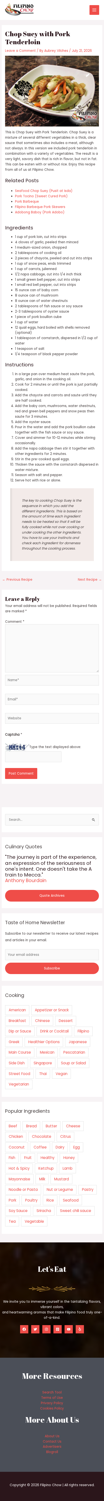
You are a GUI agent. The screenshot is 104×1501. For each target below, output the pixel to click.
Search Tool (52, 1392)
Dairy (60, 1147)
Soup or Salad (73, 1063)
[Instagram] (46, 1329)
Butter (51, 1126)
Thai (43, 1073)
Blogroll (52, 1452)
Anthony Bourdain (25, 880)
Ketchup (46, 1168)
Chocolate (41, 1136)
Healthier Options (44, 1041)
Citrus (65, 1136)
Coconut (17, 1147)
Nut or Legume (60, 1189)
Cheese (73, 1126)
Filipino (83, 1031)
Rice (50, 1200)
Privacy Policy (52, 1403)
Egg (76, 1147)
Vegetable (34, 1221)
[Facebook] (24, 1329)
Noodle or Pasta (23, 1189)
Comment (14, 621)
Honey (69, 1157)
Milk (42, 1179)
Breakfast (17, 1020)
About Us (52, 1436)
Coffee (40, 1147)
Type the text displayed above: (55, 747)
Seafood (71, 1200)
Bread (31, 1126)
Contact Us (52, 1441)
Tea (12, 1221)
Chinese (42, 1020)
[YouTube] (69, 1329)
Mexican (47, 1052)
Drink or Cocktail (54, 1031)
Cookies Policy (52, 1408)
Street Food (19, 1073)
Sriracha (44, 1210)
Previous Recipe (17, 579)
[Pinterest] (57, 1329)
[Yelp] (80, 1329)
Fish (12, 1157)
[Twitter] (35, 1329)
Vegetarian (19, 1084)
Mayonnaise (19, 1179)
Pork (12, 1200)
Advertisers (52, 1446)
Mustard (61, 1179)
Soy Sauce (18, 1210)
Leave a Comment (20, 50)
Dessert (66, 1020)
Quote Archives (52, 895)
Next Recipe (90, 579)
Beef (13, 1126)
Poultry (31, 1200)
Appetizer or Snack (52, 1010)
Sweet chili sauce (75, 1210)
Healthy (47, 1157)
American (17, 1010)
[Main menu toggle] (94, 10)
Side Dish (17, 1063)
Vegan (61, 1073)
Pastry (87, 1189)
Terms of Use (52, 1397)
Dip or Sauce (20, 1031)
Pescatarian (74, 1052)
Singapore (43, 1063)
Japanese (78, 1041)
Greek (14, 1041)
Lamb (68, 1168)
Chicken (16, 1136)
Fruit (28, 1157)
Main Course (20, 1052)
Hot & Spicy (19, 1168)
